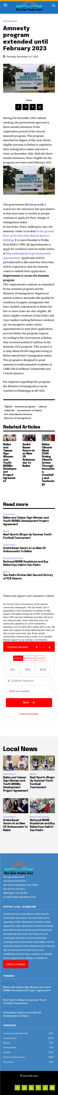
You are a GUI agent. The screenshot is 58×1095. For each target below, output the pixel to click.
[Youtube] (52, 1087)
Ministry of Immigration (17, 418)
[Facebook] (18, 107)
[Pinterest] (33, 107)
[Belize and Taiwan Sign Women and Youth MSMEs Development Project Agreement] (9, 438)
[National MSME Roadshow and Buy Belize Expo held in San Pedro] (42, 805)
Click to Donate (15, 964)
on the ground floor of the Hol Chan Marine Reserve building (28, 236)
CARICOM (9, 410)
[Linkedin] (31, 1087)
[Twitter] (25, 107)
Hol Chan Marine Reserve (18, 414)
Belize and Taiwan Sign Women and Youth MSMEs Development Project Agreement (9, 463)
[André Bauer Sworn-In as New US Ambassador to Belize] (29, 438)
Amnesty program (25, 406)
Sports (6, 531)
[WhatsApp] (40, 107)
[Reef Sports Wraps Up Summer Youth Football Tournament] (42, 763)
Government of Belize (29, 410)
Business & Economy (13, 558)
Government (10, 21)
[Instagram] (24, 1087)
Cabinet (42, 406)
